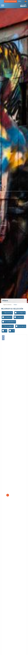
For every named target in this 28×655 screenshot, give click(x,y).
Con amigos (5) (21, 313)
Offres (19, 1)
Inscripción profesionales (10, 1)
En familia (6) (8, 317)
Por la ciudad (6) (8, 326)
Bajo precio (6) (8, 313)
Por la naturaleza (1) (9, 322)
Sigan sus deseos (7, 304)
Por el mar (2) (22, 326)
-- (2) (12, 331)
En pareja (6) (19, 317)
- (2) (5, 331)
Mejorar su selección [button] (12, 309)
